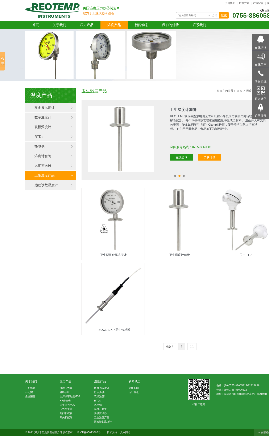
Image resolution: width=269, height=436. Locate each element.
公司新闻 (134, 388)
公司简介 (230, 3)
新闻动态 (141, 25)
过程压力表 (66, 388)
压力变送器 (66, 409)
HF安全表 (65, 400)
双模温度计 (42, 127)
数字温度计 (42, 117)
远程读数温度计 (46, 185)
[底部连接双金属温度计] (100, 33)
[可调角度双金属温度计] (49, 33)
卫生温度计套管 (183, 110)
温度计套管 (42, 156)
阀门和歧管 (66, 413)
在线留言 (258, 3)
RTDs (38, 136)
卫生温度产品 (44, 175)
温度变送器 (42, 165)
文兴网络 (125, 432)
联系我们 (199, 25)
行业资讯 (134, 392)
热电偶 (39, 146)
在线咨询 (181, 157)
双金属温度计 (44, 107)
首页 (35, 25)
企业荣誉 (30, 396)
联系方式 (244, 3)
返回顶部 (260, 115)
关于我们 (59, 25)
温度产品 (114, 25)
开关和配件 (66, 417)
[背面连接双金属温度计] (151, 33)
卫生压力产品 (67, 404)
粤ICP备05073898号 (89, 432)
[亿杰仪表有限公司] (52, 5)
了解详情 (209, 157)
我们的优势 (170, 25)
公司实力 (30, 392)
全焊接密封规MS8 (70, 396)
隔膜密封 (65, 392)
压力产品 (87, 25)
